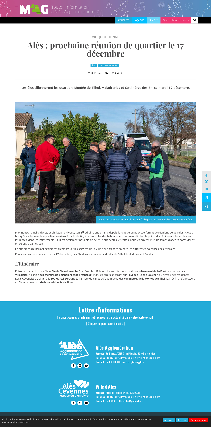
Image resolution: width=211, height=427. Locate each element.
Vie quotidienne (105, 37)
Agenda (139, 20)
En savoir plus (198, 420)
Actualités (123, 20)
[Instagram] (79, 403)
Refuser (182, 420)
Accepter (169, 420)
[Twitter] (206, 182)
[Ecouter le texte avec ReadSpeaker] (206, 207)
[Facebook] (206, 176)
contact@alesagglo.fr (133, 362)
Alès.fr (154, 20)
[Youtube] (86, 365)
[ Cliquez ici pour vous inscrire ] (105, 323)
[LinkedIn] (206, 188)
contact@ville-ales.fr (133, 401)
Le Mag (35, 8)
